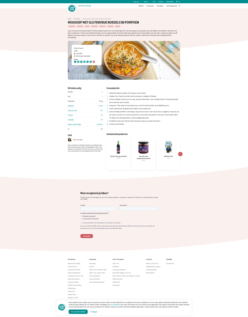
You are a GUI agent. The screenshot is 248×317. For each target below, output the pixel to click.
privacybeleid (115, 304)
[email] (81, 62)
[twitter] (78, 62)
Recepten (77, 19)
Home (69, 19)
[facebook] (75, 62)
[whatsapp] (91, 62)
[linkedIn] (87, 62)
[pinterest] (84, 62)
